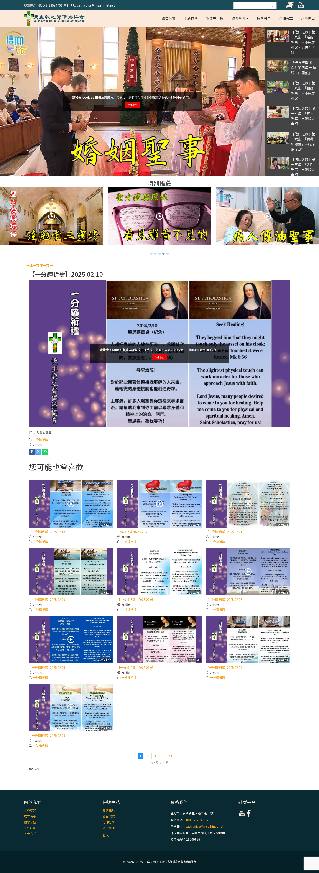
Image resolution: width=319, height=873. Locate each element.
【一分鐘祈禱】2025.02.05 (135, 667)
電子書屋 (308, 18)
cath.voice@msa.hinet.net (205, 826)
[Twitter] (38, 452)
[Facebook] (32, 452)
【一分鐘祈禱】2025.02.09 (47, 599)
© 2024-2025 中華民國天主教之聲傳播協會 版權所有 (159, 862)
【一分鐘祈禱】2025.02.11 (224, 531)
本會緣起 (30, 810)
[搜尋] (273, 5)
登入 (106, 835)
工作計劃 (30, 828)
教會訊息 (264, 18)
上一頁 (32, 265)
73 (170, 756)
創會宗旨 (30, 822)
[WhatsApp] (45, 452)
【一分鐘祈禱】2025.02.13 (47, 531)
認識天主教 (214, 18)
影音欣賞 (169, 18)
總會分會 (238, 18)
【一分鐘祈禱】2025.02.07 (224, 599)
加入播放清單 (42, 432)
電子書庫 (109, 828)
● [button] (151, 253)
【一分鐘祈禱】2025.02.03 (47, 735)
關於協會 (191, 18)
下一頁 (46, 265)
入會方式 (30, 834)
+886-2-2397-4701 (199, 820)
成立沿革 (30, 816)
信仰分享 (286, 18)
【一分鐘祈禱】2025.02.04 (224, 667)
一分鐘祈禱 (40, 439)
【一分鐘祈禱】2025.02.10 (66, 274)
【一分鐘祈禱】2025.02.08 (135, 599)
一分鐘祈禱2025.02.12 (132, 531)
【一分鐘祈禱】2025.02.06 (47, 667)
